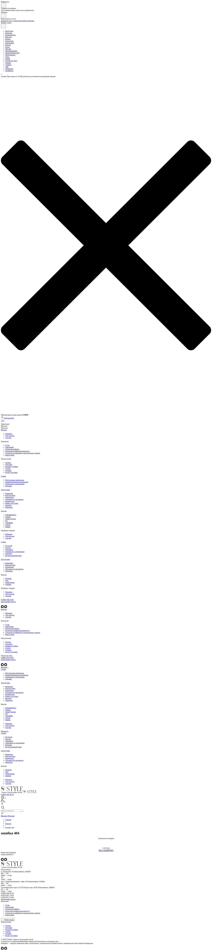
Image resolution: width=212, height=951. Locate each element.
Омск (7, 57)
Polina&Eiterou (10, 515)
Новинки (8, 434)
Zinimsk (8, 584)
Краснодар (9, 41)
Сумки (3, 476)
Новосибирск (10, 55)
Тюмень (8, 65)
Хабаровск (9, 69)
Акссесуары (5, 490)
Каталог (4, 430)
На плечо (8, 546)
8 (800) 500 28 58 (7, 600)
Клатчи (8, 548)
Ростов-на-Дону (11, 61)
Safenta (7, 517)
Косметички (9, 501)
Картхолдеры (10, 495)
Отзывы (8, 470)
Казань (7, 39)
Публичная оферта (12, 449)
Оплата (8, 463)
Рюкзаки (8, 486)
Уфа (6, 67)
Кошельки (9, 493)
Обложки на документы (14, 499)
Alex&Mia (9, 523)
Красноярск (9, 43)
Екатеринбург (10, 35)
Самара (8, 63)
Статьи (8, 468)
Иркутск (8, 37)
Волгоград (9, 31)
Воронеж (8, 33)
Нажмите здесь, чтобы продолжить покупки (17, 21)
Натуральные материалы (14, 480)
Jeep (6, 580)
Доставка (8, 465)
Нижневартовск (11, 51)
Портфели (9, 550)
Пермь (7, 59)
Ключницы (9, 497)
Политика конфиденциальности (17, 451)
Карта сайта (9, 455)
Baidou (7, 527)
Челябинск (9, 71)
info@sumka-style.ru (8, 899)
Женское (4, 667)
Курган (8, 45)
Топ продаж (9, 436)
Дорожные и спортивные (14, 484)
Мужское (4, 731)
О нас (7, 445)
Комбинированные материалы (16, 482)
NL (6, 521)
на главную (106, 850)
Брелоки (8, 505)
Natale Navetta (10, 519)
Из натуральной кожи (13, 556)
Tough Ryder (9, 582)
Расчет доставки (11, 472)
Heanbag (8, 578)
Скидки (8, 438)
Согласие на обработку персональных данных (22, 453)
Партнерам (9, 447)
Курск (7, 47)
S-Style (7, 525)
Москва (8, 49)
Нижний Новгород (12, 53)
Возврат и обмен (11, 467)
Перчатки (9, 507)
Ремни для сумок (11, 503)
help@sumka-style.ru (8, 602)
